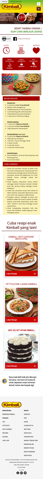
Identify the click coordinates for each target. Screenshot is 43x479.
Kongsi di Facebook (23, 39)
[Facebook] (4, 381)
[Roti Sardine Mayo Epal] (21, 257)
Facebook (38, 4)
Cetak (8, 39)
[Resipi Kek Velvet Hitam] (21, 349)
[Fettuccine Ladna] (21, 303)
